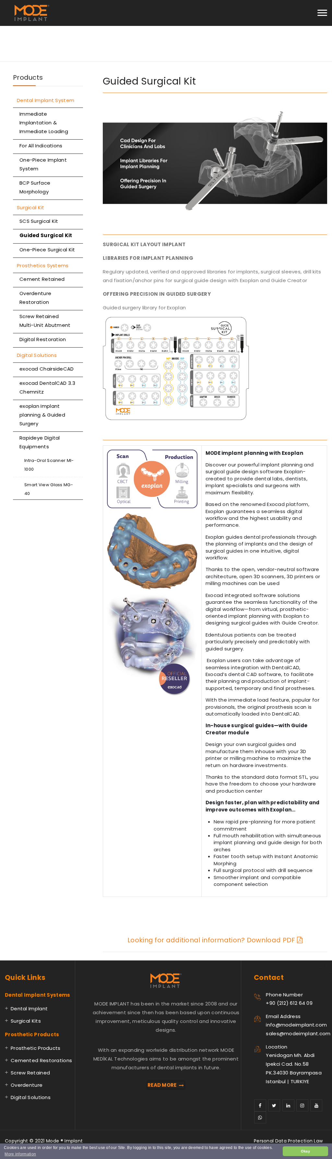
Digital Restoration (42, 339)
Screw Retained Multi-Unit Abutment (45, 320)
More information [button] (20, 1154)
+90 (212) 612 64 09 (289, 1003)
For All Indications (41, 145)
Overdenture (26, 1085)
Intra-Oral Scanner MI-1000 (49, 464)
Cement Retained (42, 279)
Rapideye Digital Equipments (39, 442)
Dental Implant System (45, 100)
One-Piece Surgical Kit (47, 249)
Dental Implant (29, 1008)
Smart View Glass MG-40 (48, 489)
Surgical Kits (26, 1020)
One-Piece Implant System (43, 164)
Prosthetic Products (36, 1048)
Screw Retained (30, 1072)
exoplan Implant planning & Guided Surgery (42, 415)
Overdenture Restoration (35, 297)
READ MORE (162, 1085)
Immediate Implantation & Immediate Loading (43, 122)
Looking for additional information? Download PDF (212, 940)
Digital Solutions (37, 355)
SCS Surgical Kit (38, 221)
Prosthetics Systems (43, 265)
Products (28, 77)
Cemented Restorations (41, 1060)
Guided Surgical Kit (45, 235)
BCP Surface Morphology (34, 187)
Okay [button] (305, 1151)
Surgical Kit (30, 207)
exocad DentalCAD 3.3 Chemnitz (47, 387)
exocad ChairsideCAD (46, 368)
